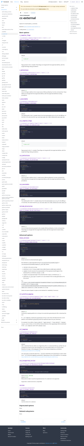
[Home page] (20, 13)
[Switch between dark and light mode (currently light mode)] (82, 2)
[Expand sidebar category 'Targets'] (16, 320)
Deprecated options (73, 31)
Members (63, 432)
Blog (22, 2)
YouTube (27, 434)
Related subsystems (73, 33)
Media (9, 434)
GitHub (65, 2)
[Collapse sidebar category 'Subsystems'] (16, 10)
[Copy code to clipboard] (65, 45)
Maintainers (63, 438)
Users (9, 430)
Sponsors (26, 2)
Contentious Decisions (66, 440)
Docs (12, 2)
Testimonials (11, 432)
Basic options (72, 6)
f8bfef (55, 443)
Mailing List (28, 436)
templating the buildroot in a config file (30, 350)
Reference (16, 2)
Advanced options (73, 20)
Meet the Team (64, 436)
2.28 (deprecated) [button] (52, 2)
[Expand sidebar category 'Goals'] (16, 7)
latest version (42, 9)
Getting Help (63, 430)
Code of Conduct (64, 434)
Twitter (27, 432)
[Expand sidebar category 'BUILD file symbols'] (16, 322)
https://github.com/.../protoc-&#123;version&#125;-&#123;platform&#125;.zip (39, 357)
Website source (49, 443)
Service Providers (12, 436)
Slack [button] (60, 2)
